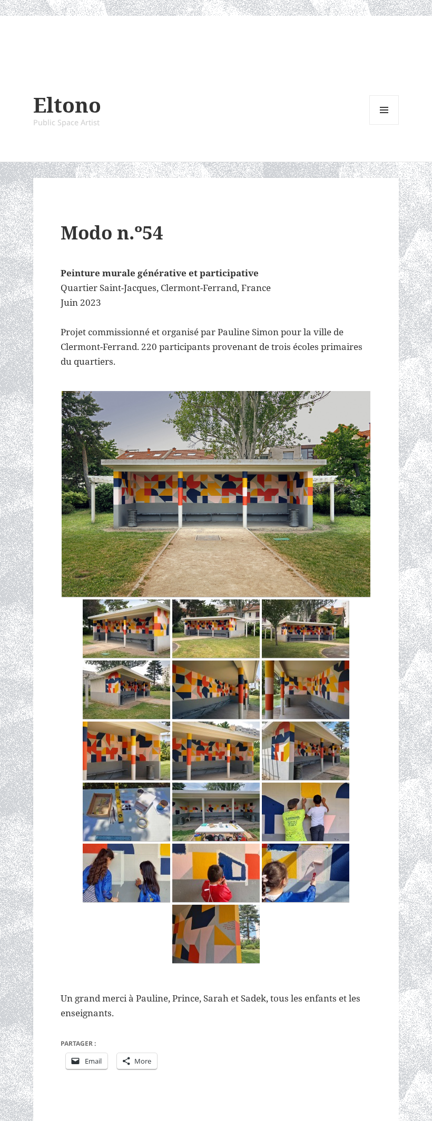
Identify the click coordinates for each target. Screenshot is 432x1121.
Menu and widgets (384, 124)
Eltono (67, 104)
